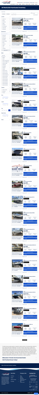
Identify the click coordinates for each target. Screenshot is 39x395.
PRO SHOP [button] (32, 4)
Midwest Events (22, 380)
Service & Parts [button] (13, 379)
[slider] (2, 103)
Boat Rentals (22, 378)
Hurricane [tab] (3, 55)
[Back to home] (6, 2)
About (21, 375)
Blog (20, 381)
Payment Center (22, 382)
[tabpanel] (5, 71)
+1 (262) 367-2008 (33, 380)
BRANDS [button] (20, 4)
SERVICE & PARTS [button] (28, 4)
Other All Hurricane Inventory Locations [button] (9, 365)
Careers (21, 376)
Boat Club (21, 377)
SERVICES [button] (23, 4)
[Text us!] (36, 393)
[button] (13, 21)
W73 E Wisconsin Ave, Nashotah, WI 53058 (34, 379)
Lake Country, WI (13, 4)
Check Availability (31, 43)
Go (9, 110)
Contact (36, 4)
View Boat (25, 45)
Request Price (26, 134)
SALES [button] (17, 4)
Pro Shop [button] (12, 381)
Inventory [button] (12, 375)
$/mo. (26, 21)
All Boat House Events (23, 379)
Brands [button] (12, 377)
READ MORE (19, 28)
